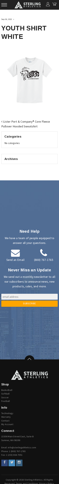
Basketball (6, 390)
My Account (7, 424)
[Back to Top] (29, 360)
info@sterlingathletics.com (22, 447)
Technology (7, 413)
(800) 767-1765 (43, 260)
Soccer (5, 397)
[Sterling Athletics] (29, 375)
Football (5, 401)
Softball (5, 393)
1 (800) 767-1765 (17, 451)
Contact (5, 420)
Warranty (6, 416)
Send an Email (15, 260)
